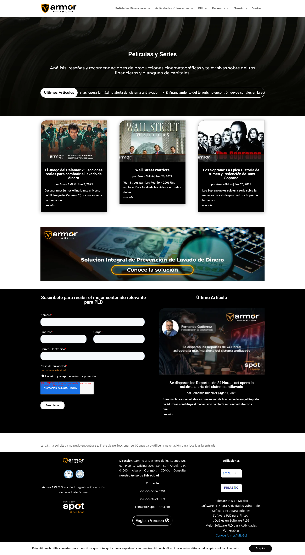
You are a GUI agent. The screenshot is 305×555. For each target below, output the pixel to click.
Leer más (233, 548)
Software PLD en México (231, 501)
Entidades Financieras (130, 8)
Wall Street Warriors (152, 170)
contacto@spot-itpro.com (152, 507)
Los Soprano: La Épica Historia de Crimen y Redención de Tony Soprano (231, 174)
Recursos (218, 8)
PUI (200, 8)
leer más (50, 205)
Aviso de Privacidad (145, 475)
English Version (149, 520)
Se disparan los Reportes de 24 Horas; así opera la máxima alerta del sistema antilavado (212, 385)
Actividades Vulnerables (172, 8)
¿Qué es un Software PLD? (231, 520)
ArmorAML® (68, 184)
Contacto (258, 8)
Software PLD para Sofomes (231, 511)
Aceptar (260, 548)
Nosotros (240, 8)
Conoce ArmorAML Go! (231, 535)
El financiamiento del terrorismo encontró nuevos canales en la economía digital (206, 93)
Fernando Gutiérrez (204, 393)
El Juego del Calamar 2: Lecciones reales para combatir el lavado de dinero (73, 174)
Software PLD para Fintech (231, 515)
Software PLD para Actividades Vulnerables (231, 506)
